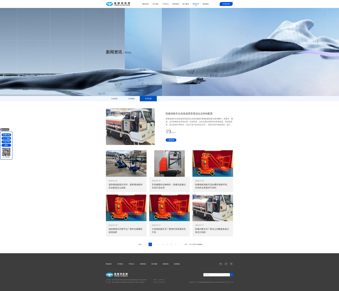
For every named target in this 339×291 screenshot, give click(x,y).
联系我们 (206, 4)
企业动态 (114, 99)
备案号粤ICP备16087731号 (226, 282)
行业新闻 (131, 99)
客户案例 (186, 4)
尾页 (186, 244)
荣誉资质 (176, 4)
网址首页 (109, 264)
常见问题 (148, 99)
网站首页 (145, 4)
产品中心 (165, 4)
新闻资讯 (196, 4)
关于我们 (155, 4)
